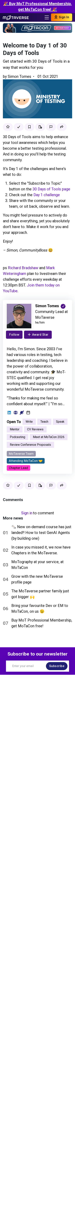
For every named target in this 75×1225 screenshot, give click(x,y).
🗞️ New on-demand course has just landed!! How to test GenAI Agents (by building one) (41, 533)
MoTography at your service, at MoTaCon (37, 564)
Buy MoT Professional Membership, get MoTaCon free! (41, 623)
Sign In (63, 17)
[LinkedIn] (9, 413)
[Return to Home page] (16, 17)
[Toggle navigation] (46, 17)
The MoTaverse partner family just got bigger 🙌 (40, 594)
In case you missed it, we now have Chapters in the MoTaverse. (41, 550)
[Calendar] (28, 413)
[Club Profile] (21, 413)
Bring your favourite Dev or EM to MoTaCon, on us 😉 (39, 608)
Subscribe (56, 666)
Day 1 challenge (46, 195)
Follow (14, 334)
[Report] (51, 127)
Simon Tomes (19, 76)
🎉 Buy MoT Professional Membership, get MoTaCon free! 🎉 (37, 6)
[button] (62, 127)
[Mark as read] (19, 127)
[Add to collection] (40, 127)
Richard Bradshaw (23, 268)
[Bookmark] (29, 127)
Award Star (40, 334)
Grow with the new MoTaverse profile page (37, 579)
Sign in (26, 513)
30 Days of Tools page (51, 189)
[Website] (15, 413)
